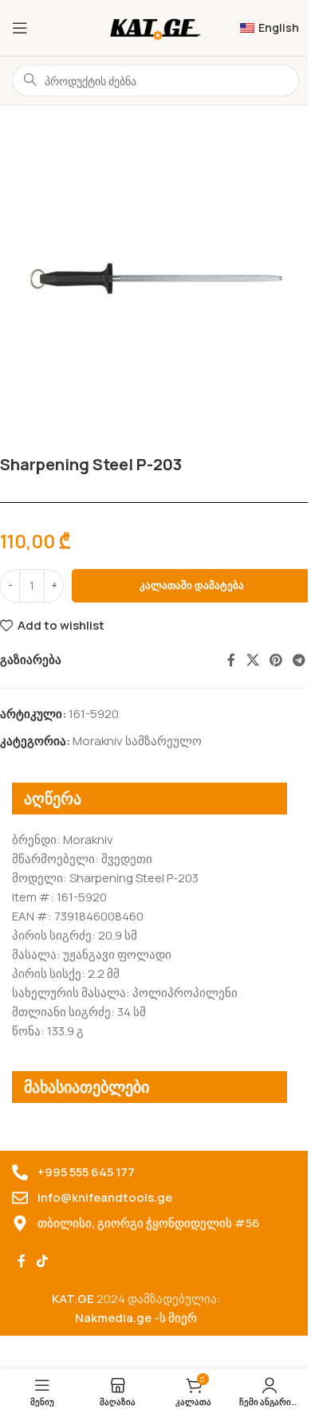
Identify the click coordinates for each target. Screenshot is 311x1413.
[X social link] (252, 660)
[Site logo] (156, 26)
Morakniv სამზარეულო (137, 740)
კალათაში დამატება (192, 585)
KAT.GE (73, 1298)
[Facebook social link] (231, 660)
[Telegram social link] (299, 660)
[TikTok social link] (42, 1261)
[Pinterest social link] (275, 660)
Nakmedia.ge (113, 1317)
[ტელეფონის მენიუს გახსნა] (20, 28)
